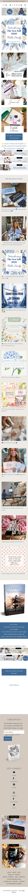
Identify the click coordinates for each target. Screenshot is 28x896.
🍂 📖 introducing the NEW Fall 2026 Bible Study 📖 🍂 (13, 277)
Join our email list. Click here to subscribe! (14, 1)
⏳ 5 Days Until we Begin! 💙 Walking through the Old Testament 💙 (14, 210)
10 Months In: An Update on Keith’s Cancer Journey (13, 509)
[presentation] (14, 195)
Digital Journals (8, 877)
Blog (19, 872)
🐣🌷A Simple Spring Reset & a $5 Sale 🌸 (13, 541)
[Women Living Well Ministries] (14, 11)
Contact (22, 881)
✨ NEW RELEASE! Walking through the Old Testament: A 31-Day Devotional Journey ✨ (13, 243)
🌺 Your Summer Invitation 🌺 (9, 442)
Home (9, 872)
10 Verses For (7, 881)
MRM (23, 890)
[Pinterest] (17, 5)
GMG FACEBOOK (14, 801)
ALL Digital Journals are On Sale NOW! (14, 137)
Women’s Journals (14, 874)
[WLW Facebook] (12, 5)
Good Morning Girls (14, 879)
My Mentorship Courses (14, 883)
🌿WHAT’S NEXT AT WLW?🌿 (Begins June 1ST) (13, 475)
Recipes (15, 881)
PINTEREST (14, 787)
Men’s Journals (20, 877)
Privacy (14, 892)
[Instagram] (15, 5)
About (14, 872)
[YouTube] (10, 5)
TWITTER (14, 807)
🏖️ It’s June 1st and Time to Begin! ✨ (11, 377)
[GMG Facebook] (21, 5)
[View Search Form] (25, 5)
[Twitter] (19, 5)
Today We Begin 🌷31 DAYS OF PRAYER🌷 (13, 573)
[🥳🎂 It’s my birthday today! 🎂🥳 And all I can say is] (14, 696)
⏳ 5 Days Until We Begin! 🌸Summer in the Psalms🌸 (13, 410)
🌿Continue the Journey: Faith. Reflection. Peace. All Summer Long (12, 344)
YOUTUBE (14, 775)
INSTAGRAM (14, 795)
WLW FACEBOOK (14, 781)
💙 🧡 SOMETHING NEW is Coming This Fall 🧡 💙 (14, 311)
